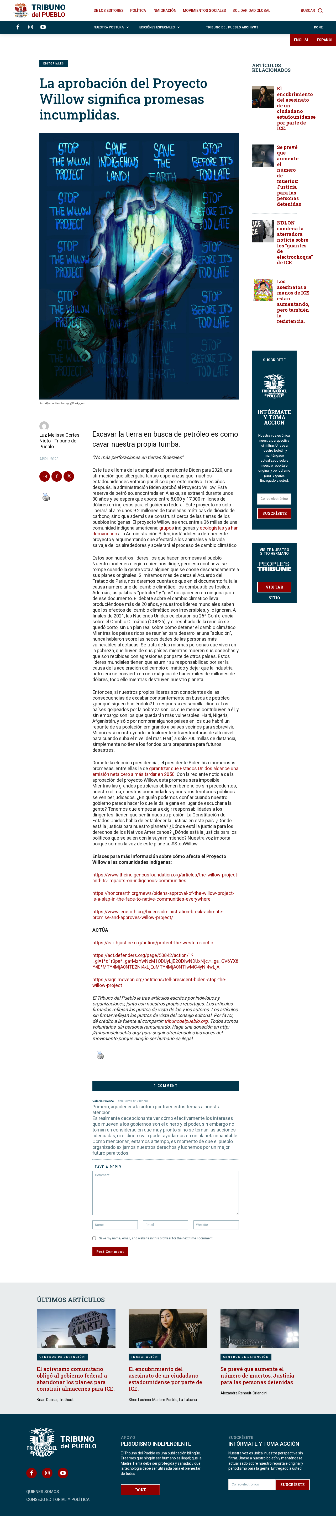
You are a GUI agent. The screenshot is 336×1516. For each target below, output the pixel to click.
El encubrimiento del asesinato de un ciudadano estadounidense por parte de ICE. (296, 108)
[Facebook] (18, 27)
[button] (312, 10)
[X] (69, 476)
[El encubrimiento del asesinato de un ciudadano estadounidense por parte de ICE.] (263, 97)
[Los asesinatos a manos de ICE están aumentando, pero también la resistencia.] (263, 290)
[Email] (44, 476)
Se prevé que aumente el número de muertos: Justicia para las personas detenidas (257, 1375)
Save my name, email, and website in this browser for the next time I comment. (156, 1238)
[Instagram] (30, 27)
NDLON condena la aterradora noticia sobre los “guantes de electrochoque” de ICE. (295, 243)
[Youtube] (43, 27)
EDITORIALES (53, 63)
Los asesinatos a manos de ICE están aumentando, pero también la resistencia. (293, 301)
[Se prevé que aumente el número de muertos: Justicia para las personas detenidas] (263, 155)
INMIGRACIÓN (144, 1357)
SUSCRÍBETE (274, 513)
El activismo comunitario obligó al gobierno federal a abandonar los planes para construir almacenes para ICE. (76, 1378)
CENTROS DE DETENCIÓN (62, 1357)
